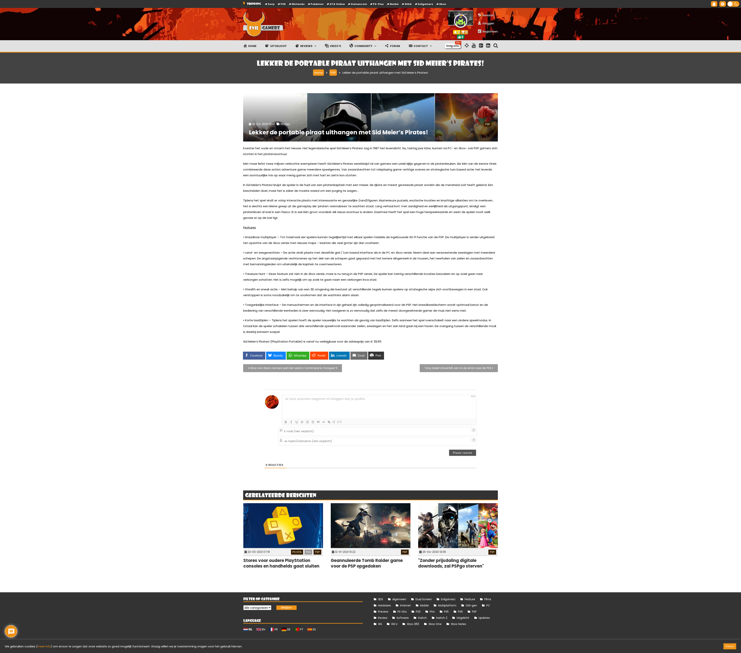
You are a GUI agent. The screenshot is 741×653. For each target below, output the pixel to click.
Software (403, 618)
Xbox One (435, 624)
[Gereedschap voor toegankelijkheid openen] (722, 4)
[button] (733, 4)
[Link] (329, 422)
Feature (470, 599)
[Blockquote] (318, 422)
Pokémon (317, 4)
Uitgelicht (463, 618)
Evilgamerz (425, 4)
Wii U (394, 624)
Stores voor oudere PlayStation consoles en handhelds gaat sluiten (281, 563)
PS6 (460, 612)
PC (488, 605)
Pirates (285, 124)
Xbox (442, 4)
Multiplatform (447, 605)
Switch (422, 618)
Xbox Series (458, 624)
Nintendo (298, 4)
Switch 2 (441, 618)
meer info (44, 646)
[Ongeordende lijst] (313, 422)
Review (382, 618)
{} (334, 421)
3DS (380, 599)
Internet (405, 605)
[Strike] (302, 422)
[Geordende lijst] (307, 422)
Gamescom (359, 4)
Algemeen (399, 599)
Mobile (424, 605)
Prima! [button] (730, 646)
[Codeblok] (323, 422)
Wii (380, 624)
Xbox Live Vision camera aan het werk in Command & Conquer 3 (293, 368)
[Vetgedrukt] (285, 422)
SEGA (408, 4)
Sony (271, 4)
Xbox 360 (413, 624)
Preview (383, 612)
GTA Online (337, 4)
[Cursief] (291, 422)
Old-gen (471, 605)
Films (487, 599)
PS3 (308, 552)
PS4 (432, 612)
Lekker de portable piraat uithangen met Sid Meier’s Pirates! (338, 132)
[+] (339, 421)
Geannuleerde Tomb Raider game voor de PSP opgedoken (367, 563)
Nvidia (394, 4)
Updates (484, 618)
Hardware (384, 605)
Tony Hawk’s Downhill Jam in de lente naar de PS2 (458, 368)
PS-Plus (378, 4)
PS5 (283, 4)
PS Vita (297, 552)
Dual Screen (423, 599)
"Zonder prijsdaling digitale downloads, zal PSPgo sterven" (451, 563)
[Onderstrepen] (296, 422)
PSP (487, 124)
